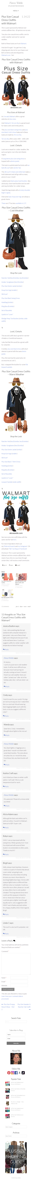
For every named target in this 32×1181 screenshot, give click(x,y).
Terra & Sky (17, 135)
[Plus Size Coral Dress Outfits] (7, 576)
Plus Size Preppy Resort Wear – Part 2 (8, 1006)
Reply (7, 649)
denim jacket (15, 161)
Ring (3, 306)
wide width (17, 482)
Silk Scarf (4, 294)
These (3, 203)
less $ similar (15, 278)
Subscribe (16, 1043)
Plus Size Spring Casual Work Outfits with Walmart (20, 582)
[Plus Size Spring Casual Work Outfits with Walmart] (21, 576)
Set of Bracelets (6, 310)
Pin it (17, 606)
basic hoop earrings (15, 197)
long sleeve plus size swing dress (13, 159)
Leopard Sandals (7, 482)
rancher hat (17, 168)
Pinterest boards (9, 546)
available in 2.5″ (21, 203)
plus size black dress (14, 349)
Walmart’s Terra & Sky (12, 123)
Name (3, 978)
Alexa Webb (9, 658)
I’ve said (6, 116)
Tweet (25, 606)
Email (29, 606)
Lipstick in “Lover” (7, 314)
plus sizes (13, 119)
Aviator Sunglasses (7, 282)
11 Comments (5, 606)
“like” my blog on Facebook (17, 549)
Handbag (4, 302)
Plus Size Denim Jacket (8, 286)
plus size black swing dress (13, 130)
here (14, 540)
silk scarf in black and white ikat (14, 172)
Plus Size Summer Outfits (7, 597)
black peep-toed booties (19, 181)
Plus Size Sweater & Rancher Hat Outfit (24, 1005)
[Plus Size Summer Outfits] (7, 593)
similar (19, 286)
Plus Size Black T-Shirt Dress (10, 462)
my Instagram (22, 546)
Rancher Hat (5, 278)
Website (4, 985)
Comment (5, 951)
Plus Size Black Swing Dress (10, 298)
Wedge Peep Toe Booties (9, 318)
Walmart (23, 43)
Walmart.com (5, 55)
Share (21, 606)
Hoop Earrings (6, 290)
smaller (14, 290)
